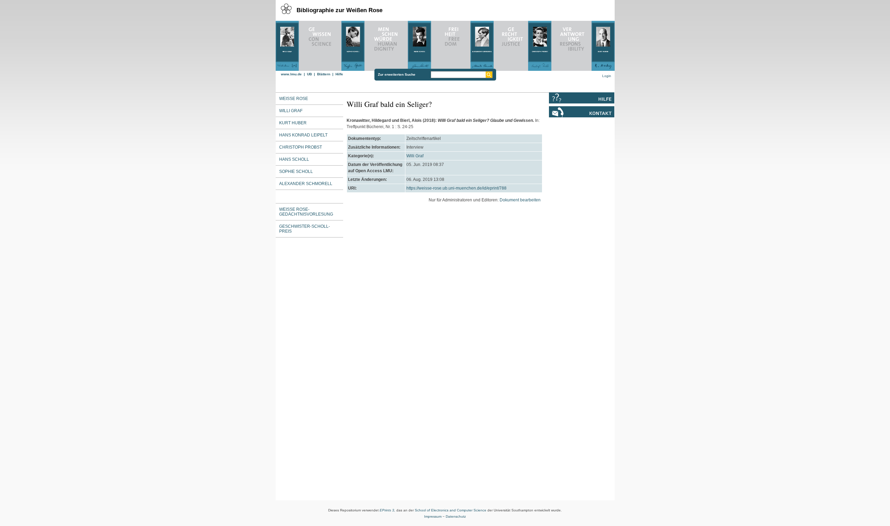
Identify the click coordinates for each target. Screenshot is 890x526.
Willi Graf (414, 155)
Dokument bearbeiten (520, 200)
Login (606, 76)
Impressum (433, 516)
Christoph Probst (300, 147)
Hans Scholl (294, 159)
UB (309, 74)
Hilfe (339, 74)
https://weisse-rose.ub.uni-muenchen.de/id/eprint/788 (456, 188)
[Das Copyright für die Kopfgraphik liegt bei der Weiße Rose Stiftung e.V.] (445, 44)
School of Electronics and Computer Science (450, 510)
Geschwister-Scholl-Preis (304, 229)
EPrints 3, (387, 510)
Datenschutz (456, 516)
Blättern (323, 74)
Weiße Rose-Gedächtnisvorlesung (306, 212)
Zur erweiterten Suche (396, 74)
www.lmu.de (291, 74)
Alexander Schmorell (305, 183)
